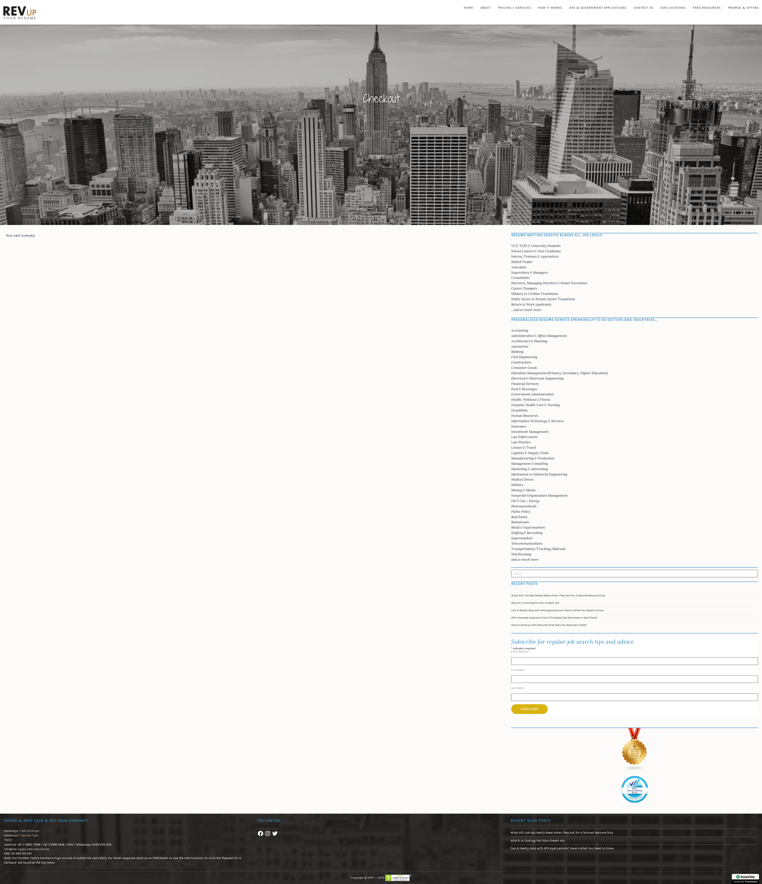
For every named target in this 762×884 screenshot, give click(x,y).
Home (468, 8)
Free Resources (707, 8)
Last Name (517, 688)
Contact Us (643, 8)
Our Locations (673, 8)
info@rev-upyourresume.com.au (27, 849)
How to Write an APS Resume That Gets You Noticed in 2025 (549, 625)
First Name (518, 670)
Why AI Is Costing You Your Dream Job (535, 603)
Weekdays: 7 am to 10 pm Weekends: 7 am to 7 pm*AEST (21, 835)
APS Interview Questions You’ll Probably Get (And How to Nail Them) (554, 617)
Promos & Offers (743, 8)
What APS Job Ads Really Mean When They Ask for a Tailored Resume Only (558, 595)
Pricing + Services (514, 8)
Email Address (521, 652)
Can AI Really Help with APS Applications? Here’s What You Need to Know (557, 610)
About (485, 8)
